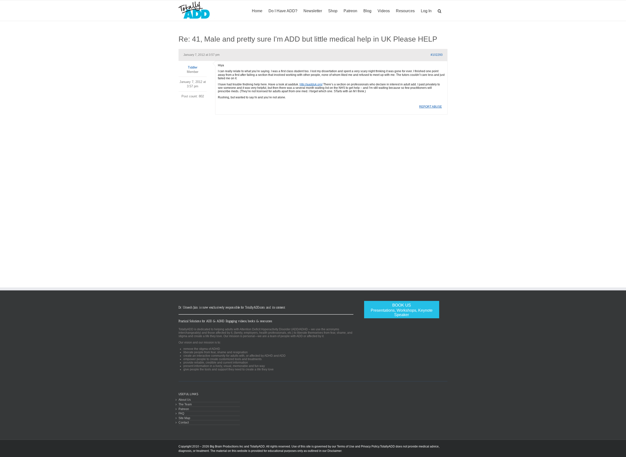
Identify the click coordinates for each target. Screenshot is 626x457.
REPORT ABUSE (430, 106)
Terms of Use (345, 446)
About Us (185, 399)
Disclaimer (334, 451)
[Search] (439, 10)
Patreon (184, 409)
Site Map (184, 418)
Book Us (402, 310)
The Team (185, 404)
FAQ (181, 413)
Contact (184, 422)
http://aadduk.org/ (311, 84)
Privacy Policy (370, 446)
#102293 (437, 55)
